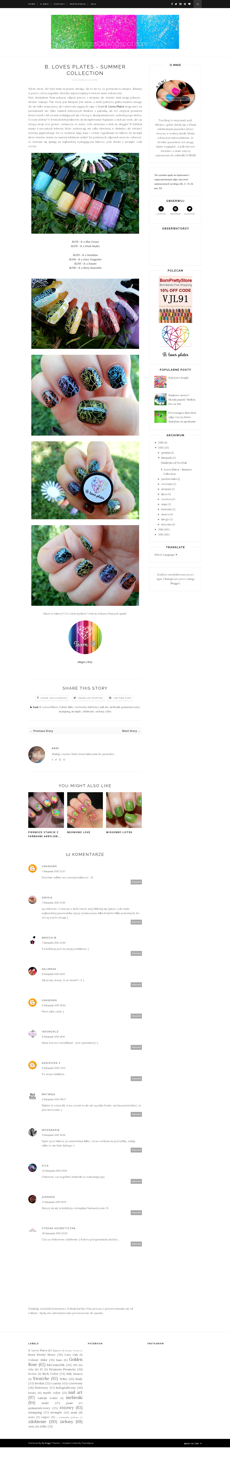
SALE (93, 4)
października (169, 479)
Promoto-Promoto (62, 1369)
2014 (160, 529)
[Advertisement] (110, 10)
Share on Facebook (54, 698)
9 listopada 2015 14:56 (53, 1135)
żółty (108, 711)
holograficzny (66, 1388)
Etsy (90, 662)
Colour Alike (66, 707)
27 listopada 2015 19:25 (54, 1202)
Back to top (192, 1443)
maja (164, 504)
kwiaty (32, 1392)
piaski (69, 1403)
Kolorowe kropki (178, 377)
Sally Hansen (74, 1373)
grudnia (166, 452)
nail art (104, 707)
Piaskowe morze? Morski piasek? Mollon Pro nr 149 (181, 400)
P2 (41, 1369)
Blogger (175, 583)
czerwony (80, 707)
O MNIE (191, 155)
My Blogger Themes (51, 1443)
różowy (67, 1407)
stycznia (166, 524)
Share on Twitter (90, 698)
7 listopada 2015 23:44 (53, 942)
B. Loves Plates (114, 106)
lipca (164, 494)
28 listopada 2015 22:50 (54, 1233)
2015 (160, 447)
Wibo (63, 1379)
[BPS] (175, 322)
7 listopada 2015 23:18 (53, 902)
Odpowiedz (136, 882)
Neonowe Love (78, 832)
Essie (59, 1360)
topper (45, 1417)
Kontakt (59, 4)
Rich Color (50, 1374)
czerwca (166, 499)
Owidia (47, 897)
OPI (75, 1365)
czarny (56, 1383)
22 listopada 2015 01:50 (54, 1170)
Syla (45, 1165)
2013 (160, 534)
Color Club (71, 1354)
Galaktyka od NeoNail (174, 462)
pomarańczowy (130, 707)
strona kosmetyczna (59, 1228)
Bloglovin (190, 214)
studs (74, 1412)
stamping (64, 711)
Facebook (161, 214)
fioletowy (93, 707)
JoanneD (48, 1196)
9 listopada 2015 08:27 (53, 1099)
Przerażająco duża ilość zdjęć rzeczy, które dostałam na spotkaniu (182, 417)
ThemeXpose (87, 1443)
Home (31, 4)
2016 (160, 442)
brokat (39, 1383)
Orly (31, 1369)
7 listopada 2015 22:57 (53, 871)
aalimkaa (49, 968)
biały (79, 1379)
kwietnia (166, 509)
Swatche (41, 1378)
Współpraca (78, 4)
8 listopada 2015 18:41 (53, 1036)
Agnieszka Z (51, 1062)
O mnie (44, 4)
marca (165, 514)
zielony (99, 711)
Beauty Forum (72, 1350)
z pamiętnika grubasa (68, 1417)
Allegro (81, 662)
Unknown (49, 866)
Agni (55, 748)
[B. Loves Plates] (175, 357)
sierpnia (166, 489)
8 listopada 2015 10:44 (53, 1005)
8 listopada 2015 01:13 (53, 974)
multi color (51, 1393)
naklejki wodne (48, 1398)
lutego (165, 519)
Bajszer (57, 1350)
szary (31, 1417)
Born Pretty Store (41, 1355)
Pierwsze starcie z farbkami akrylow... (44, 834)
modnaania (51, 1129)
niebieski (114, 707)
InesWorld (50, 1031)
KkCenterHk (56, 1365)
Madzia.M (49, 937)
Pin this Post (123, 698)
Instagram (175, 214)
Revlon (32, 1373)
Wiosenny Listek (119, 832)
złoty (31, 1426)
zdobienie (88, 711)
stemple (76, 711)
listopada (166, 457)
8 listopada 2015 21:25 (53, 1067)
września (166, 484)
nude (45, 1403)
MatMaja (48, 1094)
